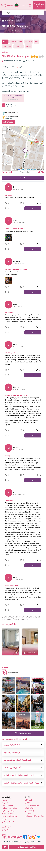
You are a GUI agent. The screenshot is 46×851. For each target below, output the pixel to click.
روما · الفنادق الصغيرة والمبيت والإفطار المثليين (21, 783)
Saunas (28, 46)
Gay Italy (10, 20)
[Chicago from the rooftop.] (8, 721)
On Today (28, 41)
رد (32, 208)
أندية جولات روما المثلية (12, 768)
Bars (36, 41)
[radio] (31, 56)
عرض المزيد (5, 52)
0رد (9, 208)
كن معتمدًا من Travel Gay (34, 816)
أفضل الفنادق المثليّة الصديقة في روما (17, 760)
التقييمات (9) (7, 172)
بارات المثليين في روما (12, 752)
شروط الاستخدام (8, 813)
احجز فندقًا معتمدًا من (25, 847)
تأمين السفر (6, 827)
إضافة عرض (29, 811)
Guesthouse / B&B (16, 41)
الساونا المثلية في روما (12, 745)
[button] (25, 150)
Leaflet (22, 170)
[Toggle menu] (2, 5)
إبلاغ (42, 172)
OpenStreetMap (31, 170)
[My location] (5, 847)
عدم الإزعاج (6, 824)
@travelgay (13, 672)
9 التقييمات (9, 122)
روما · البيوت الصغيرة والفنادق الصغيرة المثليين (21, 775)
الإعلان (27, 803)
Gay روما (19, 20)
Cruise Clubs (18, 46)
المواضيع (5, 830)
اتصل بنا (5, 803)
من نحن (4, 800)
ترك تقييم (23, 177)
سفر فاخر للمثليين (8, 821)
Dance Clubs (7, 46)
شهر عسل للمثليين (9, 811)
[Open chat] (30, 5)
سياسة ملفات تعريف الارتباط (9, 817)
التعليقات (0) (25, 172)
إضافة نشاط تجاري (32, 805)
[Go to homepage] (8, 5)
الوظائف (28, 813)
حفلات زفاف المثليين (9, 808)
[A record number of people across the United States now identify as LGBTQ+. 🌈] (37, 685)
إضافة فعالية (29, 808)
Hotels (5, 41)
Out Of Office (7, 805)
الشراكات (28, 800)
